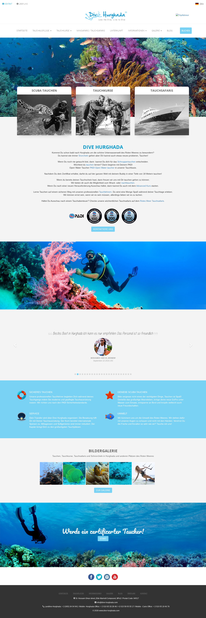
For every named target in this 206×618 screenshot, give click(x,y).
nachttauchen (127, 183)
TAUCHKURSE (63, 30)
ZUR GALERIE (103, 490)
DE (200, 3)
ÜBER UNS (23, 4)
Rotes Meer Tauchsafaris (152, 201)
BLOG (170, 30)
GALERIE (156, 30)
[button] (15, 344)
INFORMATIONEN (136, 30)
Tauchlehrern (105, 192)
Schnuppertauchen (126, 161)
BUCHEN (186, 30)
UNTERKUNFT (116, 30)
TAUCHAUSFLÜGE (41, 30)
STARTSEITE (22, 30)
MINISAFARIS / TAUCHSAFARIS (91, 30)
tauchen (90, 164)
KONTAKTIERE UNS (103, 229)
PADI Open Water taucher (102, 168)
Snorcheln (83, 155)
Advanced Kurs (143, 186)
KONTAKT (8, 4)
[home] (93, 16)
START (103, 538)
